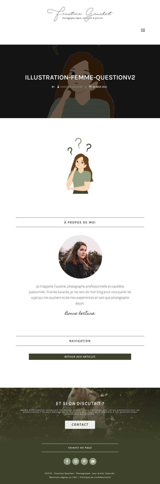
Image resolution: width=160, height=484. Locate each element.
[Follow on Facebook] (67, 461)
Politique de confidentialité (95, 477)
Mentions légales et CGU (63, 477)
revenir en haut (80, 447)
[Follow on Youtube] (92, 461)
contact (80, 424)
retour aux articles (79, 356)
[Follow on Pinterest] (84, 461)
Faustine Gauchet (72, 86)
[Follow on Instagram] (75, 461)
